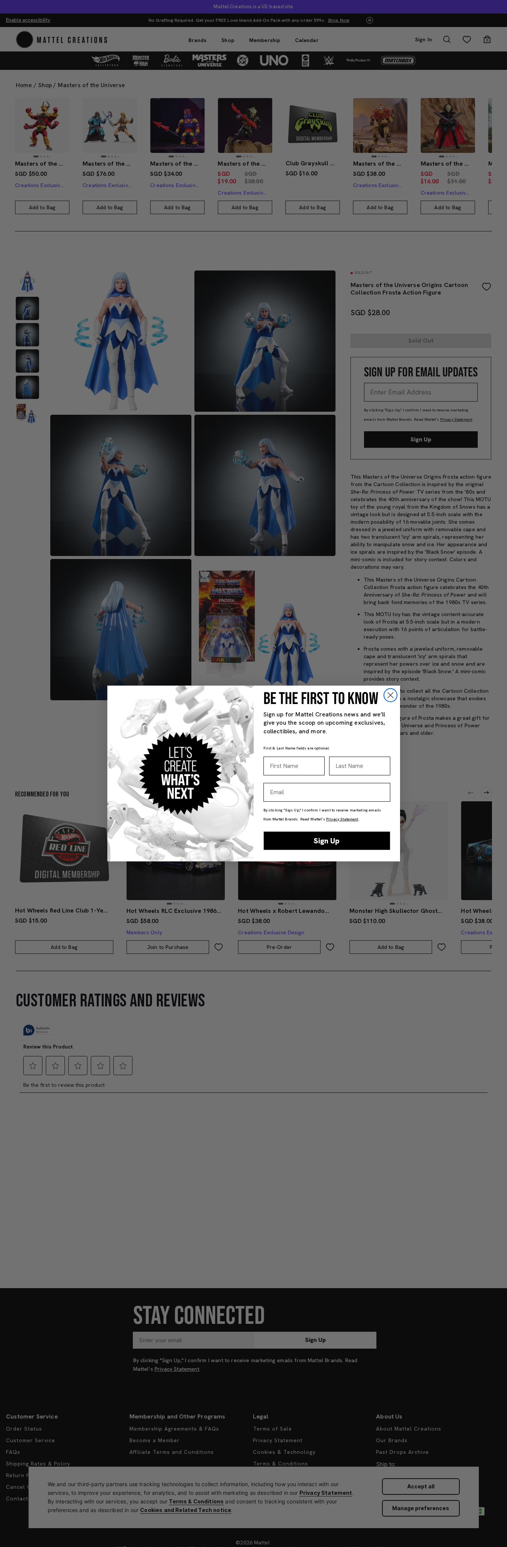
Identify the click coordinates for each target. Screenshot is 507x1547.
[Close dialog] (390, 695)
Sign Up (327, 841)
